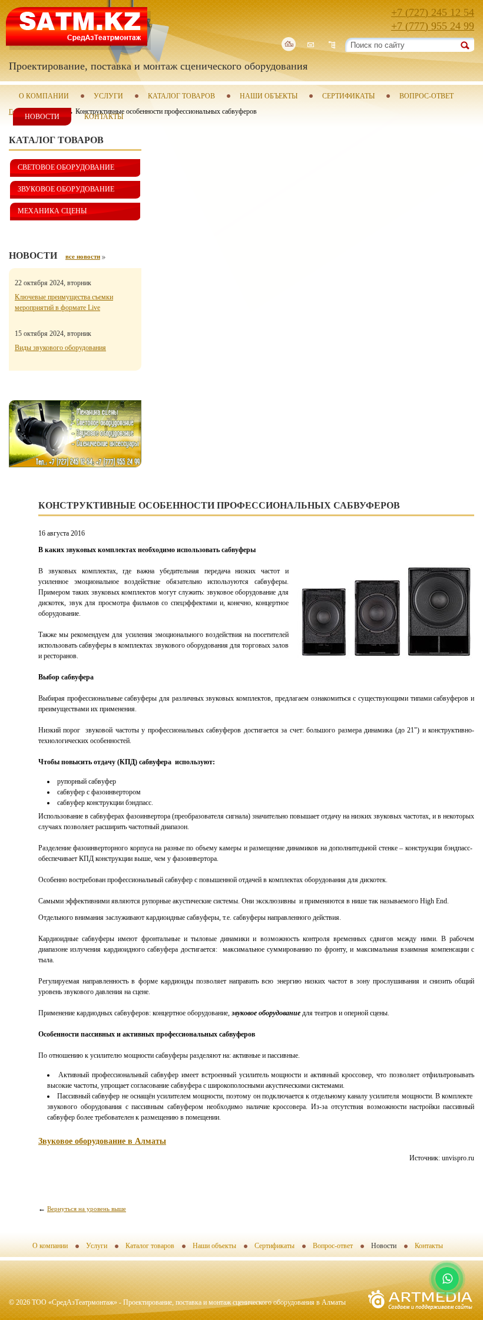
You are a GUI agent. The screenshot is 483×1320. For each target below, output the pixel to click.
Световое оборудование (66, 167)
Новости (42, 117)
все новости (82, 256)
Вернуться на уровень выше (86, 1208)
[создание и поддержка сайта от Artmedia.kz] (420, 1312)
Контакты (103, 117)
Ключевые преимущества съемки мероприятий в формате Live (64, 302)
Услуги (108, 96)
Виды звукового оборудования (60, 348)
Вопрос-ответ (426, 96)
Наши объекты (268, 96)
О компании (44, 96)
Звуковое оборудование (66, 189)
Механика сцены (52, 211)
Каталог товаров (181, 96)
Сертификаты (348, 96)
